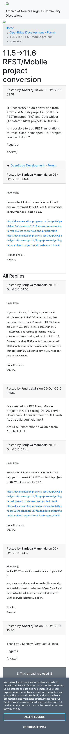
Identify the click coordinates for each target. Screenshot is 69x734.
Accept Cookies (34, 717)
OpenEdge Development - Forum (33, 32)
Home (10, 28)
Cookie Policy (11, 702)
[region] (34, 706)
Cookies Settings (34, 727)
